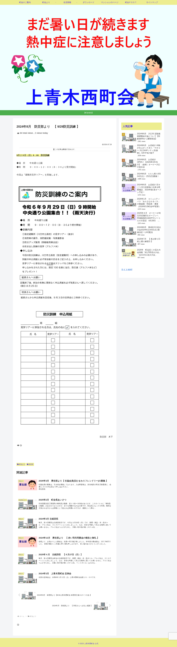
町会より (22, 464)
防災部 (31, 464)
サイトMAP (126, 269)
